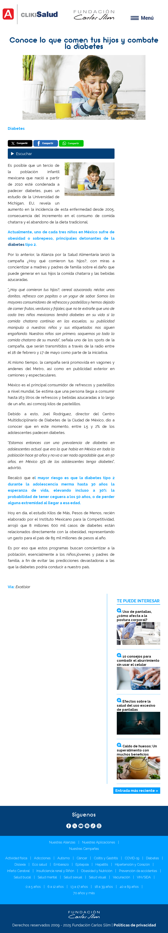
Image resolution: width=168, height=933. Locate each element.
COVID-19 (132, 858)
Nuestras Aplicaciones (98, 842)
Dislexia (20, 864)
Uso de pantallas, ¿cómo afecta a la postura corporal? (134, 616)
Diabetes (16, 128)
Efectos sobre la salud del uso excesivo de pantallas (136, 705)
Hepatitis (101, 864)
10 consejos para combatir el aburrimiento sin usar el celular (138, 661)
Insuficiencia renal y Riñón (55, 871)
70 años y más (84, 893)
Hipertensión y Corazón (132, 864)
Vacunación (121, 877)
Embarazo (61, 864)
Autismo (63, 858)
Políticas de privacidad (135, 925)
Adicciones (42, 858)
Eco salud (39, 864)
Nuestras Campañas (84, 849)
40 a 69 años (129, 887)
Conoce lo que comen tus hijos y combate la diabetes (84, 44)
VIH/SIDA (144, 877)
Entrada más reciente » (136, 790)
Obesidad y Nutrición (96, 871)
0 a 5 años (33, 887)
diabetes (16, 244)
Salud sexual (73, 877)
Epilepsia (82, 864)
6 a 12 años (56, 887)
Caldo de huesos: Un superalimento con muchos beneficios (137, 750)
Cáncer (82, 858)
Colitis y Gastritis (106, 858)
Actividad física (16, 858)
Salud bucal (22, 877)
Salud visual (97, 877)
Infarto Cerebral (18, 871)
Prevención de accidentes (138, 871)
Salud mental (47, 877)
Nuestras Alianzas (62, 842)
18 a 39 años (104, 887)
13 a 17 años (79, 887)
